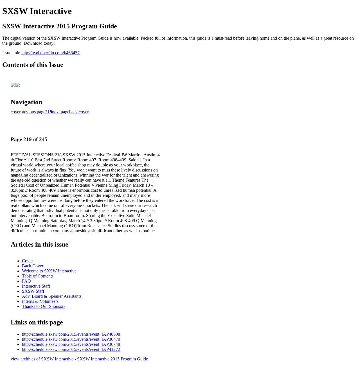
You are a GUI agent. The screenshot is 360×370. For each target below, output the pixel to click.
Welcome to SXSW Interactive (49, 271)
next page (60, 111)
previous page (33, 111)
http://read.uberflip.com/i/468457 (50, 52)
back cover (79, 111)
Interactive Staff (36, 286)
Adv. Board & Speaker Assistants (51, 296)
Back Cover (32, 265)
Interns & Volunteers (40, 301)
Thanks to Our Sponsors (43, 306)
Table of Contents (37, 276)
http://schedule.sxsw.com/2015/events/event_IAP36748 (71, 344)
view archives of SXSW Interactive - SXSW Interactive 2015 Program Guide (79, 359)
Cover (27, 260)
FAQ (26, 281)
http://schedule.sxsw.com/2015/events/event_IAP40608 (71, 334)
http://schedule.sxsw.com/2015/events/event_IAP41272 (71, 349)
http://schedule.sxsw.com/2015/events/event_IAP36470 (71, 339)
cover (16, 111)
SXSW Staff (33, 291)
